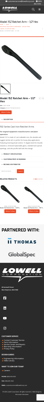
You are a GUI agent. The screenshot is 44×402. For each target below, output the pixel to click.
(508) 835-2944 (9, 381)
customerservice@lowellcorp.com (20, 1)
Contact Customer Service (14, 340)
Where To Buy (5, 112)
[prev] (39, 98)
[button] (33, 9)
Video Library (9, 360)
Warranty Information (12, 346)
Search (20, 171)
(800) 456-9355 (11, 376)
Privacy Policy (9, 348)
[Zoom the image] (22, 237)
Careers (7, 370)
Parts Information (11, 342)
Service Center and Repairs (14, 344)
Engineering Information (14, 358)
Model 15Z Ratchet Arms (13, 108)
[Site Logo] (9, 9)
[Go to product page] (10, 194)
